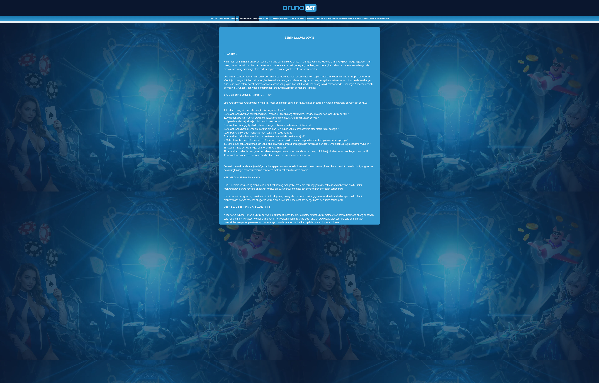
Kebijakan (263, 18)
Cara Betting (336, 18)
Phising (281, 18)
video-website (349, 18)
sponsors (325, 18)
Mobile (373, 18)
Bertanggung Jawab (249, 18)
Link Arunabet (363, 18)
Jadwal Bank (229, 18)
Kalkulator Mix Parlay (296, 18)
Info (237, 18)
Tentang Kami (216, 18)
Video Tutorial (314, 18)
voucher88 (273, 18)
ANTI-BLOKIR (383, 18)
